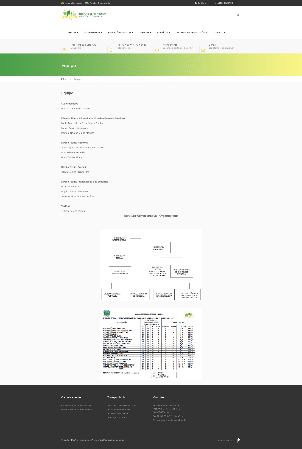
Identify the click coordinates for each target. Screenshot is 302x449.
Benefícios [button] (163, 32)
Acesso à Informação (117, 413)
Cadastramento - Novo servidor (76, 405)
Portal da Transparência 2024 (121, 405)
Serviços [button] (144, 32)
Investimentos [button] (92, 32)
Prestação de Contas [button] (119, 32)
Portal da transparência (118, 409)
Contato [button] (219, 32)
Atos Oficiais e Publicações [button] (191, 32)
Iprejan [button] (72, 32)
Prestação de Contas (117, 417)
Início (63, 79)
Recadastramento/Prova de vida (76, 409)
